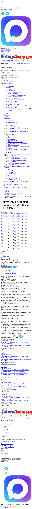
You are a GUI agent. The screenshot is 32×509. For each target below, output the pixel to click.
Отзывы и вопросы (9, 271)
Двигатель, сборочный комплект (13, 193)
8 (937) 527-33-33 (6, 50)
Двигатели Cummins (10, 194)
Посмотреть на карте (7, 444)
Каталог (6, 191)
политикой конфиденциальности (11, 459)
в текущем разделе (12, 77)
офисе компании (15, 331)
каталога (9, 83)
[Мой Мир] (6, 267)
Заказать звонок (5, 53)
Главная (6, 190)
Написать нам (5, 51)
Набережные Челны (6, 9)
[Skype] (14, 267)
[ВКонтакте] (2, 267)
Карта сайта (4, 507)
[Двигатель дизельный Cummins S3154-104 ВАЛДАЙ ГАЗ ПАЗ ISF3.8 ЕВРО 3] (16, 215)
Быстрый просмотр (6, 340)
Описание (7, 270)
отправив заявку (14, 330)
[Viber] (9, 267)
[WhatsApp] (11, 267)
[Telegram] (16, 267)
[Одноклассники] (4, 267)
